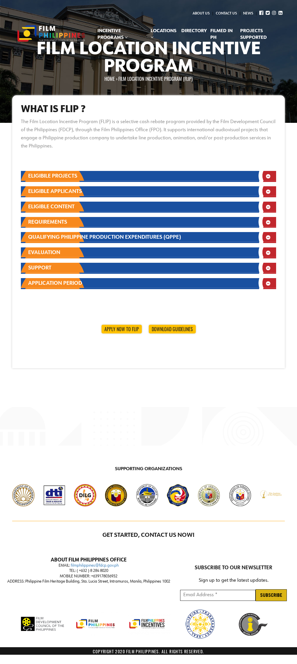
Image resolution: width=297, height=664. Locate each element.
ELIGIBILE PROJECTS (52, 176)
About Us (201, 13)
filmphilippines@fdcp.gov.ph (95, 566)
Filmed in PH (221, 34)
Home (109, 79)
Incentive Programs (111, 34)
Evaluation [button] (44, 252)
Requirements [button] (47, 222)
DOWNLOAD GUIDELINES (172, 329)
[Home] (51, 34)
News (248, 13)
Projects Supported (253, 34)
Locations (163, 31)
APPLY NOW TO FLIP (121, 329)
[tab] (148, 176)
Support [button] (39, 268)
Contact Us (226, 13)
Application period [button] (55, 283)
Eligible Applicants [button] (55, 191)
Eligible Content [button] (51, 206)
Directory (194, 31)
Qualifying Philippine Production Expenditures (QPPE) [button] (104, 237)
